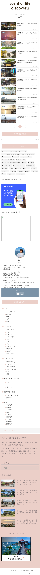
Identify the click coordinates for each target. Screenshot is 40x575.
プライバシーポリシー (12, 570)
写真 (12, 168)
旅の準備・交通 (9, 392)
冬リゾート (18, 168)
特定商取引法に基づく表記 (27, 570)
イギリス (9, 332)
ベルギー (9, 351)
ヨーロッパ (8, 326)
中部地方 (9, 407)
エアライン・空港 (12, 395)
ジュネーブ (16, 157)
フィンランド (10, 346)
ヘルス (8, 371)
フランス (9, 349)
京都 (7, 412)
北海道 (8, 414)
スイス (8, 339)
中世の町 (5, 168)
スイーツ (24, 157)
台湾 (7, 319)
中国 (7, 316)
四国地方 (9, 417)
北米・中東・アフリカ (12, 379)
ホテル (24, 162)
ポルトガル (10, 353)
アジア (6, 308)
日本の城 (14, 171)
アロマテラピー (11, 362)
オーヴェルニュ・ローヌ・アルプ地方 (11, 154)
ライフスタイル (9, 358)
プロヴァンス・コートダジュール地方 (11, 162)
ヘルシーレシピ (11, 369)
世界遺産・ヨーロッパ (19, 165)
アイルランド (10, 329)
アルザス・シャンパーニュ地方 (10, 151)
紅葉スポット (12, 174)
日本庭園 (21, 171)
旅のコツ (35, 168)
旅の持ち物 (5, 171)
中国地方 (9, 405)
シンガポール (10, 312)
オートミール (23, 151)
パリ (30, 157)
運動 (7, 374)
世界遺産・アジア (7, 165)
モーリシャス (10, 387)
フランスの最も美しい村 (8, 159)
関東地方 (9, 421)
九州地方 (9, 409)
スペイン (9, 341)
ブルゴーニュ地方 (21, 159)
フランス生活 (10, 366)
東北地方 (9, 419)
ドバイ (8, 384)
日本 (5, 402)
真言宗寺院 (35, 171)
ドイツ (8, 344)
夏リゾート (26, 168)
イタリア (9, 334)
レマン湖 (32, 162)
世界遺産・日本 (31, 165)
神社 (4, 174)
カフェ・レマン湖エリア (28, 154)
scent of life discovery (20, 5)
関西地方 (9, 424)
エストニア (10, 337)
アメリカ (9, 382)
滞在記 (27, 171)
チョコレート (10, 364)
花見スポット (21, 174)
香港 (7, 321)
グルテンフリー (6, 157)
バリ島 (8, 314)
